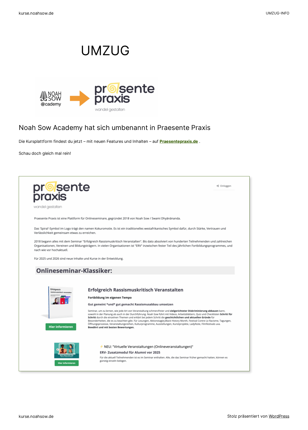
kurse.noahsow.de (36, 13)
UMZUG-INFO (277, 13)
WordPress (279, 416)
